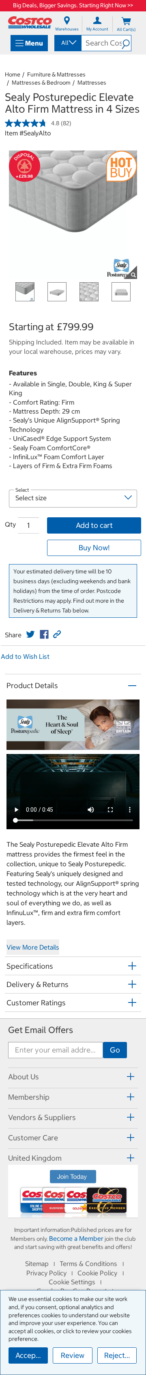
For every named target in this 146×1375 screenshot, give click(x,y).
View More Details (32, 947)
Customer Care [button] (33, 1137)
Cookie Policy (97, 1273)
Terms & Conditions (88, 1264)
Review (72, 1355)
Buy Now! (94, 547)
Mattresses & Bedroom (41, 82)
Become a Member (76, 1238)
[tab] (73, 1077)
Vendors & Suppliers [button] (42, 1117)
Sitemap (37, 1264)
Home (12, 74)
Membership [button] (28, 1097)
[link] (30, 634)
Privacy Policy (46, 1273)
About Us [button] (23, 1076)
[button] (126, 43)
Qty (10, 524)
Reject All (119, 1355)
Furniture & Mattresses (56, 74)
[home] (30, 22)
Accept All (31, 1355)
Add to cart (94, 525)
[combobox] (67, 42)
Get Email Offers (40, 1029)
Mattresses (91, 82)
